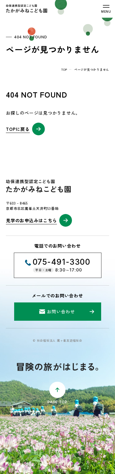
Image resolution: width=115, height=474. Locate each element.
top (64, 69)
